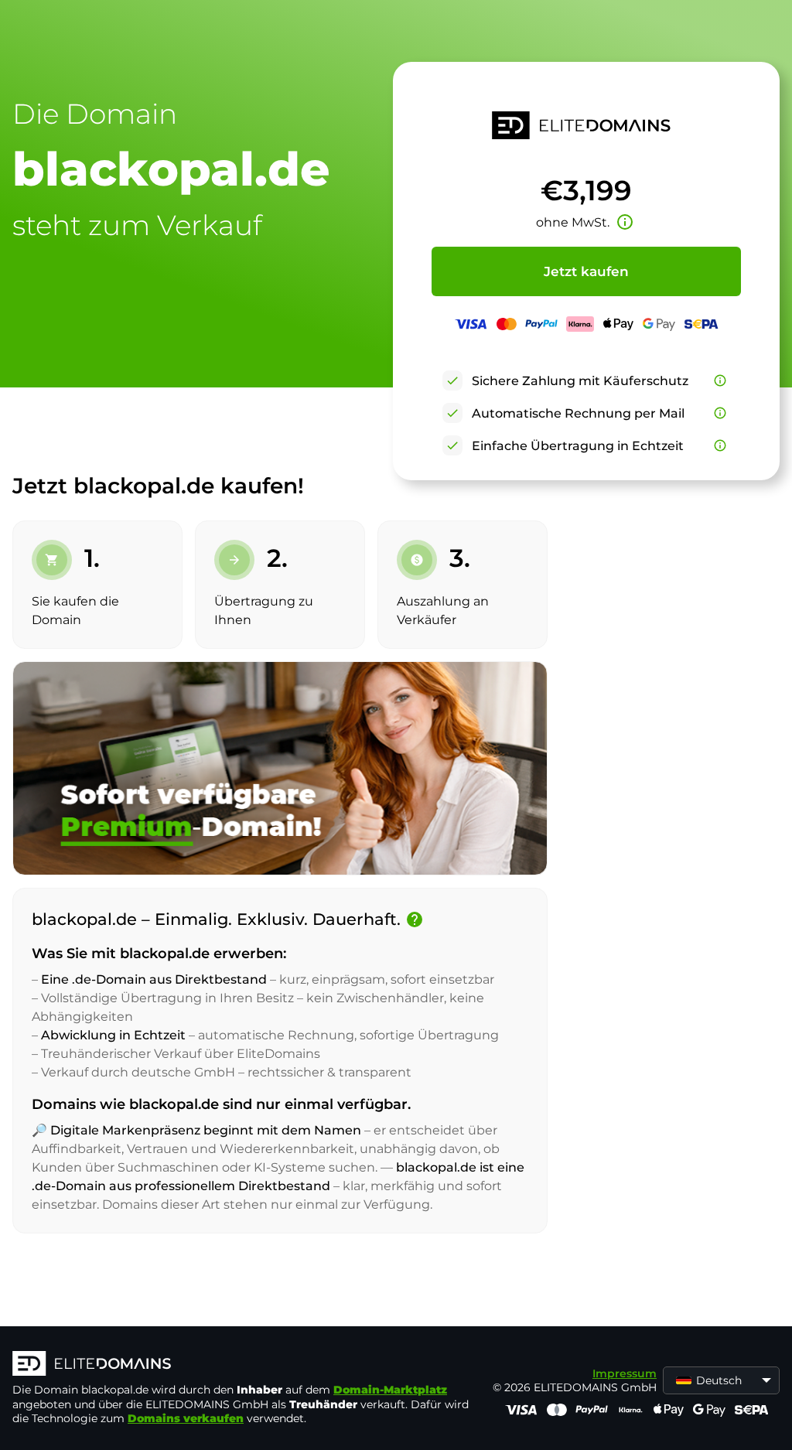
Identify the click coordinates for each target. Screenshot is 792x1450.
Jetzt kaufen (586, 271)
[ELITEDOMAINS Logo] (244, 1365)
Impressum (624, 1373)
